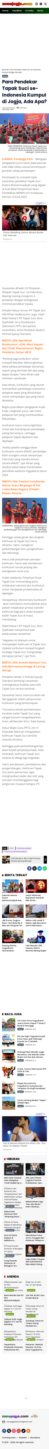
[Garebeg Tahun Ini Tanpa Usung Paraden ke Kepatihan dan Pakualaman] (35, 1311)
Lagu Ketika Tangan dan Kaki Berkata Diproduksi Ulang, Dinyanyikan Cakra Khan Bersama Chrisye (35, 1262)
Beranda (5, 69)
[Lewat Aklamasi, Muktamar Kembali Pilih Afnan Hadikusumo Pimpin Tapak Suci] (36, 886)
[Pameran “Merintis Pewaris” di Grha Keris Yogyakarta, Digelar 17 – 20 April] (35, 1336)
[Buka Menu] (40, 3)
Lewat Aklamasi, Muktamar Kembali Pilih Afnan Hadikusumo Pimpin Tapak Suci (35, 898)
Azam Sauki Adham (8, 107)
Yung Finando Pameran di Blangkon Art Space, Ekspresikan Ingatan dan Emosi (13, 1263)
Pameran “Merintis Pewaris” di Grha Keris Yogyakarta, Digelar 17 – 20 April (35, 1347)
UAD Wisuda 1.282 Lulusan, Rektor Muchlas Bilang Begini (36, 948)
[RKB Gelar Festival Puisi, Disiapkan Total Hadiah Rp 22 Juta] (14, 1169)
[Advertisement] (24, 40)
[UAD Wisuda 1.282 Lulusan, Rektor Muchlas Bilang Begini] (36, 936)
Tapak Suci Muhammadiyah (16, 851)
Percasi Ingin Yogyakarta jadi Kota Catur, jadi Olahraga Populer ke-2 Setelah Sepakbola (31, 1040)
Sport (5, 76)
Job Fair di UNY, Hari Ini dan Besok (35, 1296)
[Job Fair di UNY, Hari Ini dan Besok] (35, 1287)
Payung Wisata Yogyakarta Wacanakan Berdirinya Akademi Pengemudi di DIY (11, 948)
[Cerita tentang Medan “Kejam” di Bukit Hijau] (8, 1103)
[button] (36, 3)
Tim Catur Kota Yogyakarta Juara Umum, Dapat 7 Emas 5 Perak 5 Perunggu (31, 1023)
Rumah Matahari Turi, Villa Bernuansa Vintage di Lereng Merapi (24, 666)
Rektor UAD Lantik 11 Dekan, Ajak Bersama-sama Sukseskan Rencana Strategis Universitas (36, 923)
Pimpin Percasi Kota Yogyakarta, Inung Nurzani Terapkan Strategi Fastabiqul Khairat (31, 1087)
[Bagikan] (44, 108)
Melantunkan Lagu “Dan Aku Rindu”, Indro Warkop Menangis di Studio (35, 1204)
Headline (32, 890)
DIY (12, 848)
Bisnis (7, 890)
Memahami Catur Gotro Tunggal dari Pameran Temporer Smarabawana (35, 1238)
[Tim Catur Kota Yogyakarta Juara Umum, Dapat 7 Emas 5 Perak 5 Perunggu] (8, 1024)
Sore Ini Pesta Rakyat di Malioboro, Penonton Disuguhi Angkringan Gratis (13, 1238)
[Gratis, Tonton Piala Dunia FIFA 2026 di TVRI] (8, 1071)
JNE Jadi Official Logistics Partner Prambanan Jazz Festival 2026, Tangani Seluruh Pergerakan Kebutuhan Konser (34, 1180)
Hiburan (10, 1173)
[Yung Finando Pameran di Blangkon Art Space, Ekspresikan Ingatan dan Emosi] (14, 1251)
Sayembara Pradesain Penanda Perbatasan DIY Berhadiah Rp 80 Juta (13, 1347)
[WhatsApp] (44, 868)
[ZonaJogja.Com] (17, 3)
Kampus (31, 915)
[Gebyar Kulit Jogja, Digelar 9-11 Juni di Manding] (14, 1311)
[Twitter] (34, 868)
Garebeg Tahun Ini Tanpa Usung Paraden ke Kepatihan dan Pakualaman (34, 1323)
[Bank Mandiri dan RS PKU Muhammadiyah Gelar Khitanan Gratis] (14, 1287)
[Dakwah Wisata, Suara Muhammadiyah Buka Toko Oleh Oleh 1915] (13, 886)
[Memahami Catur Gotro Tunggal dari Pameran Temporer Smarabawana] (35, 1227)
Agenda (9, 1290)
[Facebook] (29, 868)
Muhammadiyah (24, 848)
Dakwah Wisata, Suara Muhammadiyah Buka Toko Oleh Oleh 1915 (12, 898)
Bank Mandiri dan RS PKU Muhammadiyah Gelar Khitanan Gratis (13, 1298)
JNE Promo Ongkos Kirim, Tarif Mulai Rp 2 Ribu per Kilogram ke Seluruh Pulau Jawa (12, 923)
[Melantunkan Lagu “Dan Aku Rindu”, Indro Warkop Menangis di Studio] (35, 1193)
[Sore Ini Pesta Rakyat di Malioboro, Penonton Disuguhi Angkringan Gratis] (14, 1227)
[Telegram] (39, 868)
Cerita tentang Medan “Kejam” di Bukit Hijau (31, 1101)
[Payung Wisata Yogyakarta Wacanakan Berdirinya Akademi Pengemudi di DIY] (13, 936)
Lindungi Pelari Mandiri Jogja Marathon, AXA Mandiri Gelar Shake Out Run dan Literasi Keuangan (31, 1056)
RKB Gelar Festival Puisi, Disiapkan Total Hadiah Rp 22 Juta (13, 1180)
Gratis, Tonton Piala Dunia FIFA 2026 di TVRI (31, 1070)
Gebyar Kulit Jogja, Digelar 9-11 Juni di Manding (13, 1322)
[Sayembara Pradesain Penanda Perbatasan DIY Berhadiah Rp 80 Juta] (14, 1336)
